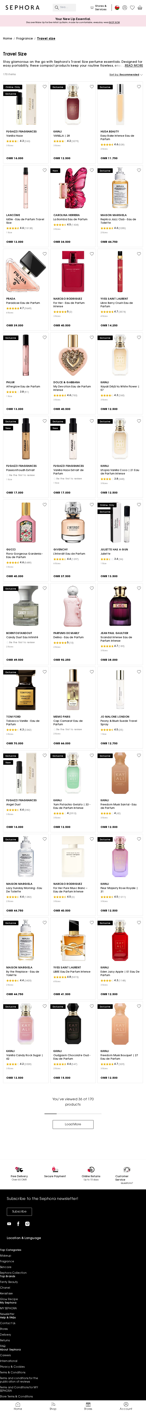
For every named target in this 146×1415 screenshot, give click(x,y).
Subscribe (19, 1211)
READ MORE (134, 65)
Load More (73, 1124)
